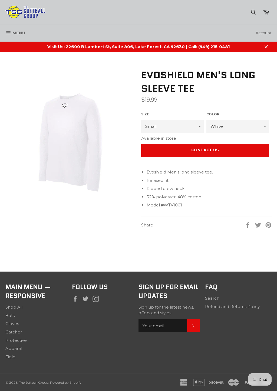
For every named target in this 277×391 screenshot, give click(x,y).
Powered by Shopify (65, 382)
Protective (16, 340)
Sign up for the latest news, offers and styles (166, 310)
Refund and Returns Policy (232, 306)
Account (264, 33)
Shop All (13, 307)
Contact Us (205, 150)
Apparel (13, 348)
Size (145, 114)
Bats (10, 315)
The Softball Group (33, 382)
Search (212, 298)
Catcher (13, 332)
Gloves (12, 323)
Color (212, 114)
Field (10, 356)
